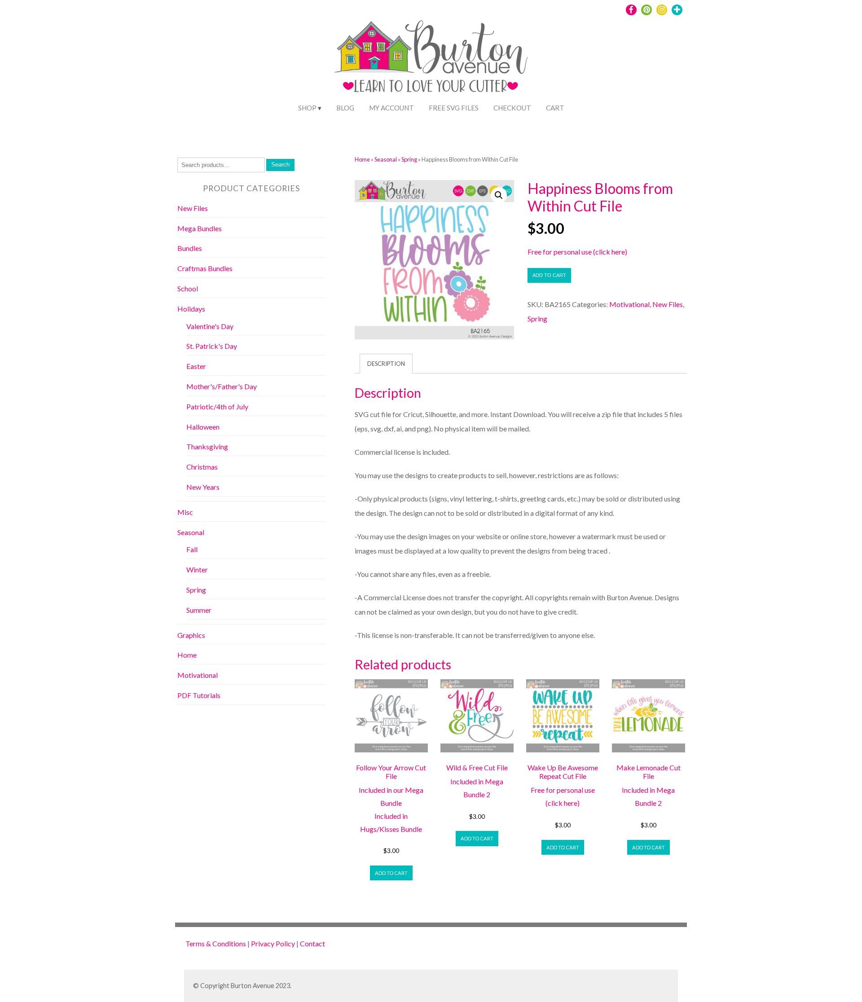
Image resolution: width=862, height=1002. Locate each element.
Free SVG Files (454, 108)
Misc (185, 512)
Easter (196, 366)
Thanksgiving (207, 446)
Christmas (202, 466)
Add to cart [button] (391, 873)
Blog (345, 108)
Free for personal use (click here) (577, 251)
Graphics (191, 635)
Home (362, 159)
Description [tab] (386, 363)
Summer (198, 610)
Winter (197, 569)
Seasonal (385, 159)
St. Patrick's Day (211, 346)
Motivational (629, 304)
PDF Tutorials (198, 695)
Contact (312, 943)
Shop (307, 108)
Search (280, 164)
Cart (555, 108)
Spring (409, 159)
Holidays (191, 308)
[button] (499, 195)
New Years (203, 487)
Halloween (203, 426)
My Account (391, 108)
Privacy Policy (273, 943)
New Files (667, 304)
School (187, 288)
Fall (192, 549)
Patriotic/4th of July (217, 406)
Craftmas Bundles (205, 268)
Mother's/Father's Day (221, 386)
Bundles (189, 248)
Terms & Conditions (215, 943)
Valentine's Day (209, 326)
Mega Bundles (199, 228)
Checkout (512, 108)
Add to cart (549, 275)
